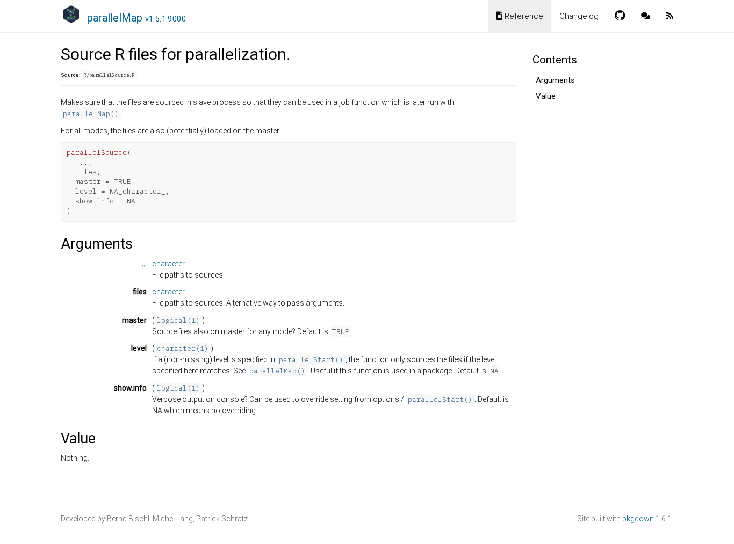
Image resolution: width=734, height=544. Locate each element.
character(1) (182, 348)
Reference (522, 16)
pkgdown (638, 518)
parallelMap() (91, 113)
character (168, 263)
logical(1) (178, 320)
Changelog (579, 16)
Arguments (555, 80)
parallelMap (136, 17)
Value (546, 96)
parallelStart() (311, 359)
